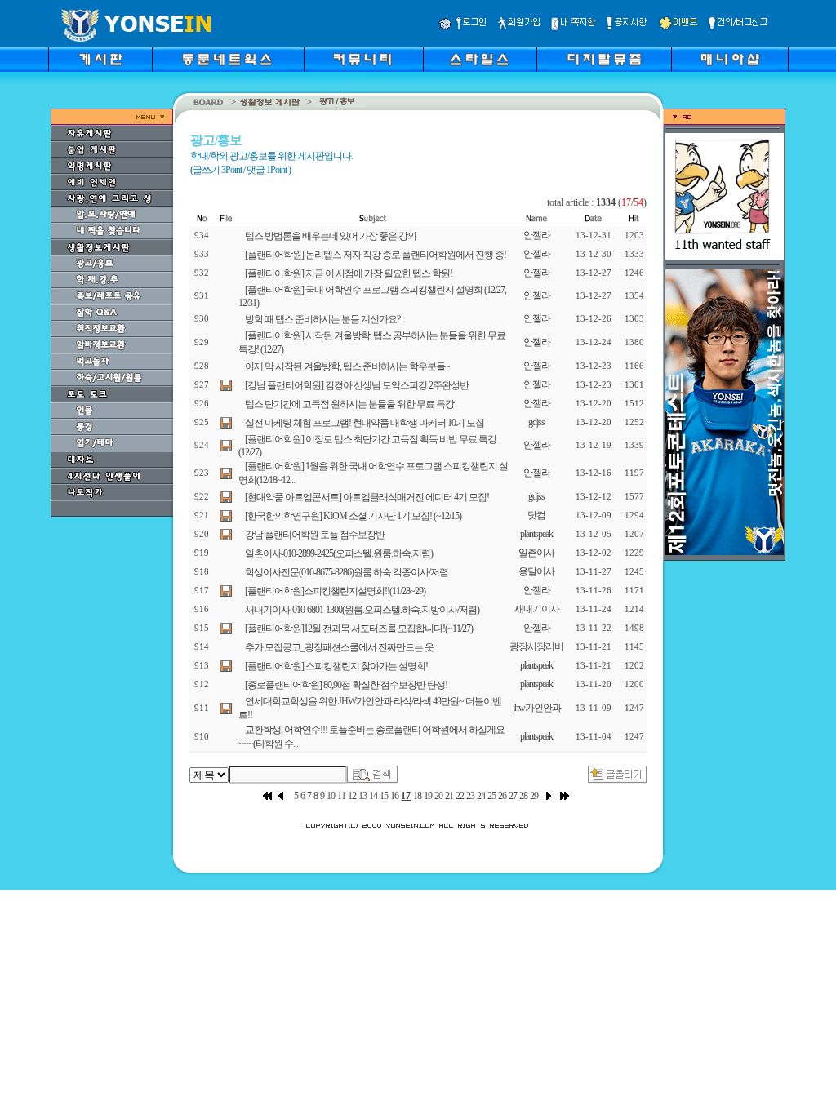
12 (352, 796)
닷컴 (536, 515)
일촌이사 (536, 552)
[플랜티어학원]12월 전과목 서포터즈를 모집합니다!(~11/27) (359, 628)
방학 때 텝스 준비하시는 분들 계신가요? (322, 319)
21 (449, 796)
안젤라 (536, 235)
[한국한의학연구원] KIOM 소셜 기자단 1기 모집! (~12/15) (353, 516)
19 (428, 796)
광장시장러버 (536, 646)
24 (481, 796)
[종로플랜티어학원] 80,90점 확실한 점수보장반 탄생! (346, 685)
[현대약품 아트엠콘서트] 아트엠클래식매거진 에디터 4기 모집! (367, 497)
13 (362, 796)
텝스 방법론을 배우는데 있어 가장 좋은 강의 (330, 236)
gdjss (536, 422)
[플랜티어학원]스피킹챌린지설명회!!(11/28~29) (335, 591)
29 (534, 796)
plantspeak (536, 534)
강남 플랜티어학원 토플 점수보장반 (315, 534)
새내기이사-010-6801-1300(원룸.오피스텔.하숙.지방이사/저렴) (362, 609)
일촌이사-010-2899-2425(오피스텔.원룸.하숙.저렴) (339, 553)
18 (417, 796)
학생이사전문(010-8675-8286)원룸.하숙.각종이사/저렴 (346, 572)
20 (438, 796)
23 (470, 796)
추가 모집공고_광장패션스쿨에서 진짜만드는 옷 (339, 647)
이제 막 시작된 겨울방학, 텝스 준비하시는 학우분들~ (347, 366)
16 (394, 796)
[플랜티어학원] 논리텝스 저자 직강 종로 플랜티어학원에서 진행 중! (375, 254)
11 (341, 796)
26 (502, 796)
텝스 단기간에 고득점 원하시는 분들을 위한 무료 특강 (349, 404)
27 (513, 796)
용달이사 (536, 571)
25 (491, 796)
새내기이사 (536, 609)
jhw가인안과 (537, 707)
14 (373, 796)
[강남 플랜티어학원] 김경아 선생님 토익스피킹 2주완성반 (357, 385)
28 (523, 796)
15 (384, 796)
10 (331, 796)
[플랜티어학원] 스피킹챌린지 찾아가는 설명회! (336, 666)
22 (460, 796)
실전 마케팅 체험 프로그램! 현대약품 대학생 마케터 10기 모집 (364, 423)
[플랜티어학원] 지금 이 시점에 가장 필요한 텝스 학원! (348, 273)
